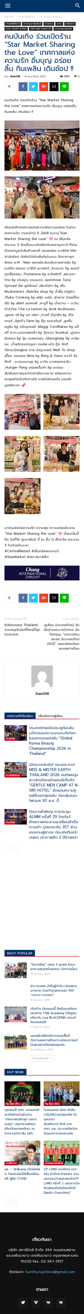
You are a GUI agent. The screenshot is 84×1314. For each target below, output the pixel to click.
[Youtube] (60, 1302)
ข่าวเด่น (49, 23)
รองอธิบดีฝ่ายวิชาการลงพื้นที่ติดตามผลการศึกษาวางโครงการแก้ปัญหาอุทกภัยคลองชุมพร (54, 1040)
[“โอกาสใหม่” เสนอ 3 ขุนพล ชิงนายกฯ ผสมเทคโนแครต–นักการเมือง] (15, 970)
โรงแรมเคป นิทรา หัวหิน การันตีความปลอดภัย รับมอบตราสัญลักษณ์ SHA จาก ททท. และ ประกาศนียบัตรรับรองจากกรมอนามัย (61, 1122)
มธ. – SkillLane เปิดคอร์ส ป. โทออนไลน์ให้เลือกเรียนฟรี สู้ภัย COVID (22, 1174)
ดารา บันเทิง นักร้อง (16, 28)
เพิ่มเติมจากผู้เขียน (50, 716)
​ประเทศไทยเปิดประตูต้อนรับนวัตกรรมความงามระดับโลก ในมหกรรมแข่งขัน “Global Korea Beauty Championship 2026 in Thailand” (52, 740)
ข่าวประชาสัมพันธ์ (50, 17)
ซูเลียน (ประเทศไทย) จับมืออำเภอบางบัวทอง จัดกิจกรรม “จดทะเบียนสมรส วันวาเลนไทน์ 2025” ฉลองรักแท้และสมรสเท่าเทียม (62, 637)
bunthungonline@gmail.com (50, 1272)
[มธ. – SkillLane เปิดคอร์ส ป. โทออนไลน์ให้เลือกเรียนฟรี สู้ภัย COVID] (22, 1153)
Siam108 (15, 76)
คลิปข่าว (70, 23)
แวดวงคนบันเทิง (63, 28)
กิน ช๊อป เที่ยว (13, 1104)
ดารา (59, 23)
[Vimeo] (35, 1302)
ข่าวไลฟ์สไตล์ (27, 17)
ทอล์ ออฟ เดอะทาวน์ (40, 28)
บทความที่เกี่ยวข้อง (20, 716)
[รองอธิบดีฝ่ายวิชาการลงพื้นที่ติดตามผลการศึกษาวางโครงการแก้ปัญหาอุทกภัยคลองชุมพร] (15, 1041)
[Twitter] (23, 1302)
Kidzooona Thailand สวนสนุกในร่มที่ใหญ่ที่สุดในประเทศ (22, 630)
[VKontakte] (48, 1302)
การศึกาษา (11, 1163)
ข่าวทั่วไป (10, 738)
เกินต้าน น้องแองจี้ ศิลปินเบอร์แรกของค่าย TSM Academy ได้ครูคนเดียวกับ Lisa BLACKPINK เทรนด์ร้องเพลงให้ (53, 1015)
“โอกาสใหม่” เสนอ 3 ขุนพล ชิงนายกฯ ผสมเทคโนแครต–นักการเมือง (53, 966)
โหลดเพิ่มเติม (40, 1058)
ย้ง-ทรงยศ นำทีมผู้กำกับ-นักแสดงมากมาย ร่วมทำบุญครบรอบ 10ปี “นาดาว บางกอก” (53, 990)
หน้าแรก (9, 17)
